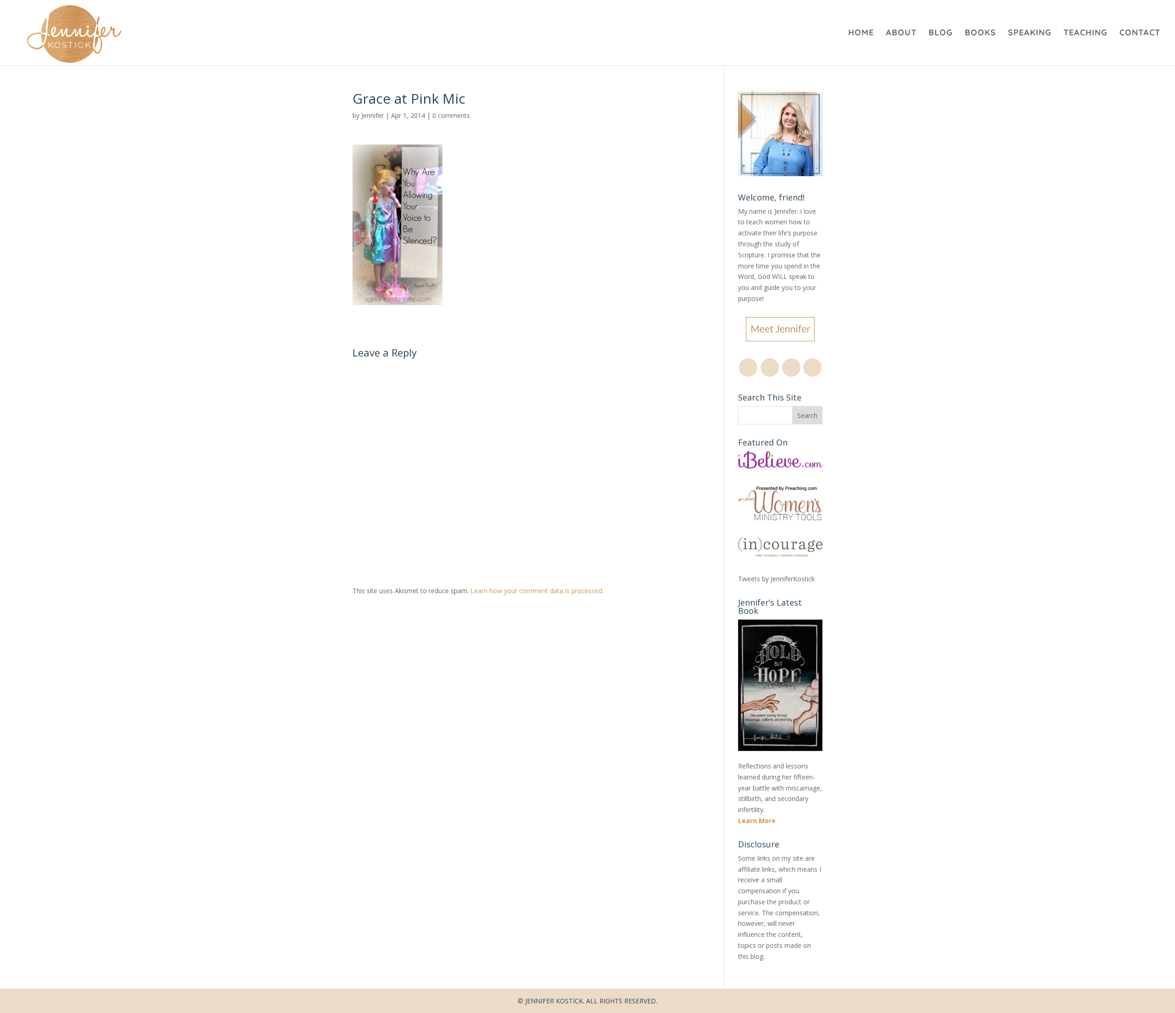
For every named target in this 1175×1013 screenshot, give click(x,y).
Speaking (1030, 33)
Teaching (1085, 33)
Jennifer (372, 115)
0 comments (451, 115)
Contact (1139, 33)
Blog (941, 33)
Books (980, 33)
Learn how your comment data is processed (536, 590)
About (901, 33)
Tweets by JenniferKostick (776, 578)
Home (861, 33)
